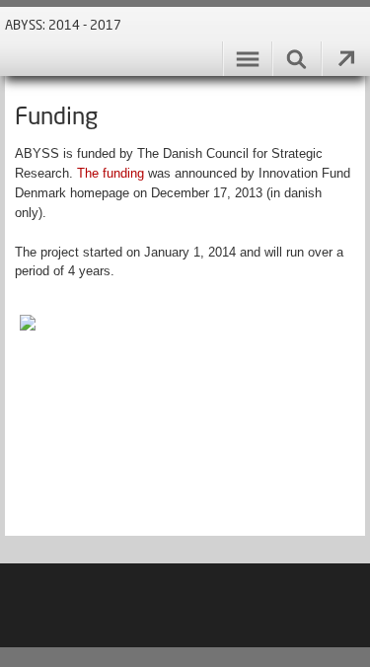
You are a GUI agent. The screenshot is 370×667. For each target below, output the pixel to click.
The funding (112, 173)
